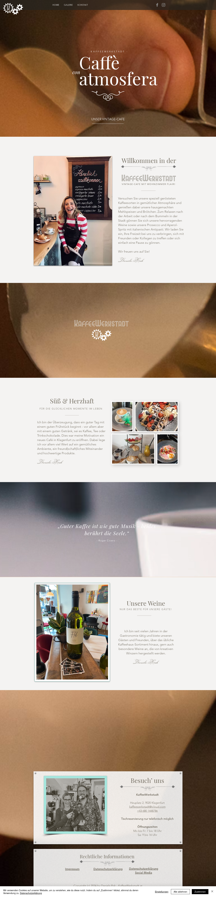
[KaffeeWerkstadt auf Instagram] (163, 5)
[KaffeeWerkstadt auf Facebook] (157, 5)
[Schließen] (212, 891)
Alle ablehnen (180, 891)
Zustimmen (200, 891)
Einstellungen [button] (161, 891)
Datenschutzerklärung (31, 893)
